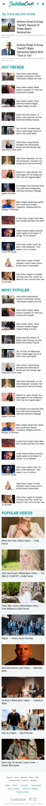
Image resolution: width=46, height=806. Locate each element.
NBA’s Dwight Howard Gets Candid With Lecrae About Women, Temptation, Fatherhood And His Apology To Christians (22, 206)
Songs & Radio (23, 792)
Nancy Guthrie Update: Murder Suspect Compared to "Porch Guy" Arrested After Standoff (29, 90)
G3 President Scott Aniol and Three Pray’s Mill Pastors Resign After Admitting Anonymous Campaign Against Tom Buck (23, 189)
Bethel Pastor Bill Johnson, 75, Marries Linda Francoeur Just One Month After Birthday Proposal (29, 117)
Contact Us (25, 780)
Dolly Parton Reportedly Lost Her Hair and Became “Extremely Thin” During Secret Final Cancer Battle (29, 161)
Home (7, 785)
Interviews (36, 785)
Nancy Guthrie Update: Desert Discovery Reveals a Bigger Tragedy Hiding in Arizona (27, 103)
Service (16, 777)
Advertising (33, 780)
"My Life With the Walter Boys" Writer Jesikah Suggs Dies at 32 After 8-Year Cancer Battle (28, 131)
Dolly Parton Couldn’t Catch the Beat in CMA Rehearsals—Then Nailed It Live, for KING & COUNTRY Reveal (21, 248)
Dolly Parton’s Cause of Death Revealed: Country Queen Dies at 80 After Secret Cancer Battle (29, 263)
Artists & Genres (30, 789)
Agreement (24, 777)
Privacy (31, 777)
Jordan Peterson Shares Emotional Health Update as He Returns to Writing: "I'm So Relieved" (29, 233)
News (15, 785)
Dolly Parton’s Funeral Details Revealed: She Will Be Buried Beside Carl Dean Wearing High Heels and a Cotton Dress (21, 146)
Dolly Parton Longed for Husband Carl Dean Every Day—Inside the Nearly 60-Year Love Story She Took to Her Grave (23, 278)
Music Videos (14, 789)
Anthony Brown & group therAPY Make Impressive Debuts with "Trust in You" (30, 50)
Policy (37, 777)
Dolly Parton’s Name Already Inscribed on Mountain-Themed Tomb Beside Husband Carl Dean (28, 76)
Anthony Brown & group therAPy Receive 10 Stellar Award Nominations (30, 27)
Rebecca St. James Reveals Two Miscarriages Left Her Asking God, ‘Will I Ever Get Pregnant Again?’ (29, 174)
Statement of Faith (14, 780)
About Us (10, 777)
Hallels (21, 4)
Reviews (24, 785)
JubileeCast (18, 800)
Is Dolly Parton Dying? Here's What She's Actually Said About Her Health (30, 219)
